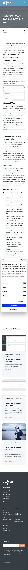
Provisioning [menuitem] (17, 519)
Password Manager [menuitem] (7, 514)
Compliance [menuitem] (17, 511)
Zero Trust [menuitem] (16, 517)
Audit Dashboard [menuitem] (7, 519)
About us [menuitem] (5, 525)
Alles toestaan (14, 305)
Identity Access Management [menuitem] (6, 511)
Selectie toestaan (14, 309)
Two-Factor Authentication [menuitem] (17, 514)
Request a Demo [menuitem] (7, 530)
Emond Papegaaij (7, 12)
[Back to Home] (7, 4)
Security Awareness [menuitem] (18, 521)
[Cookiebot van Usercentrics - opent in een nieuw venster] (20, 260)
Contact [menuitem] (4, 533)
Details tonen (20, 301)
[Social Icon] (4, 501)
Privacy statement (7, 554)
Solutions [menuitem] (17, 508)
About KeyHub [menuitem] (6, 528)
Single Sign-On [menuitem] (6, 517)
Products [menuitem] (5, 508)
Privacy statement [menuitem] (6, 565)
